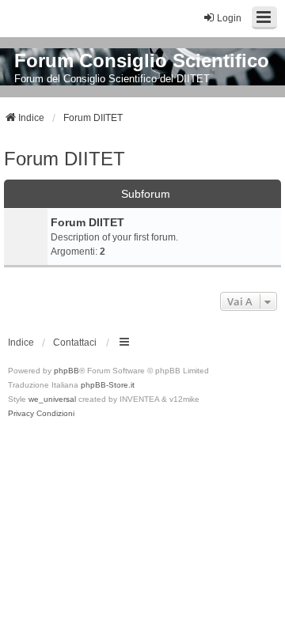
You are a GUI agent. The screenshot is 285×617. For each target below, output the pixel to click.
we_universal (52, 399)
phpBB (66, 370)
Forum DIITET (64, 158)
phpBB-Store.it (108, 384)
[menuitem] (21, 414)
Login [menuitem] (229, 18)
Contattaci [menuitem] (75, 342)
